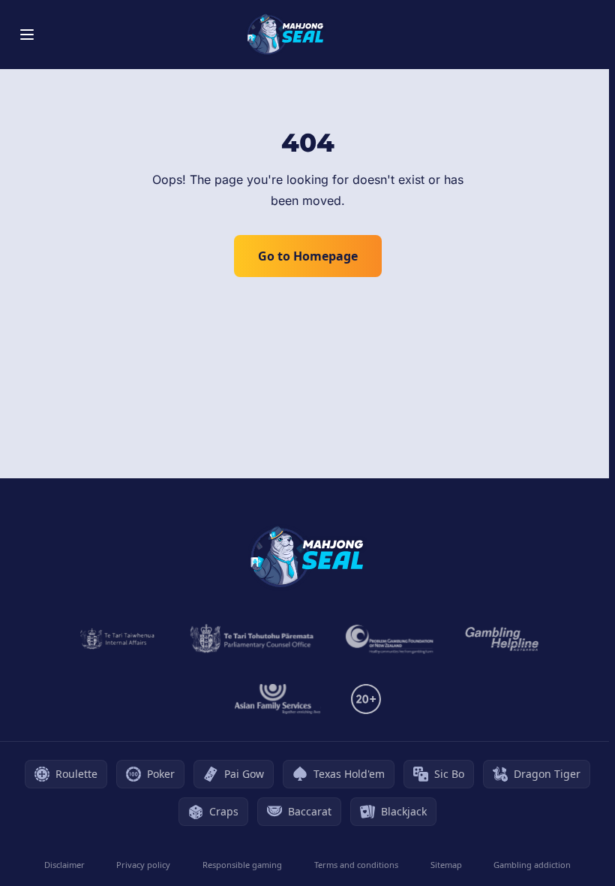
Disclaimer (64, 864)
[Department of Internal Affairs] (117, 639)
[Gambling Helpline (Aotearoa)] (502, 639)
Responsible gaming (242, 864)
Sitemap (446, 864)
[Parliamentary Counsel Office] (252, 639)
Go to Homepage (308, 256)
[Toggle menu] (27, 35)
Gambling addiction (532, 864)
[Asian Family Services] (278, 699)
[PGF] (389, 639)
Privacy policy (143, 864)
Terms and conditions (356, 864)
